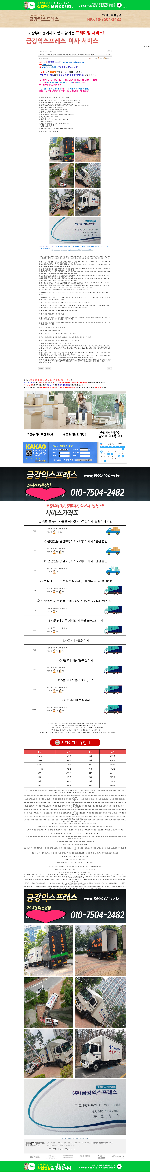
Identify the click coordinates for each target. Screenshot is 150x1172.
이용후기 (77, 1138)
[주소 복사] (108, 54)
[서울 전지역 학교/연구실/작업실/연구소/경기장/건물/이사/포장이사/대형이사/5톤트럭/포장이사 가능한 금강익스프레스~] (48, 368)
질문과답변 (71, 1138)
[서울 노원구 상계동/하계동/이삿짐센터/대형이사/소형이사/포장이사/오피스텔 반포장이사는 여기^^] (41, 368)
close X (125, 7)
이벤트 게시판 (84, 1138)
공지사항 (64, 1138)
